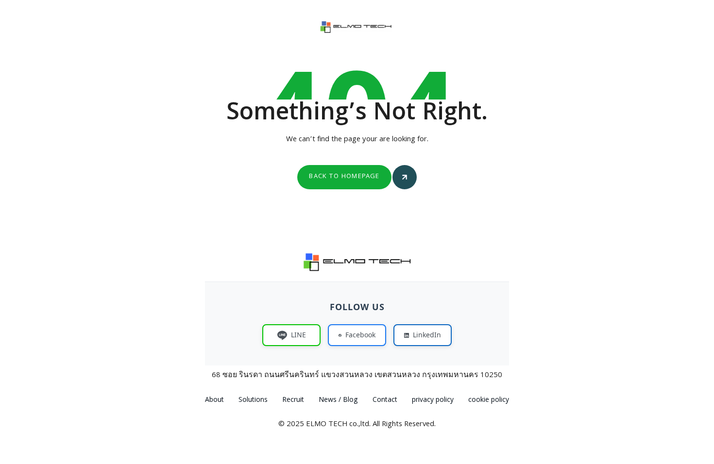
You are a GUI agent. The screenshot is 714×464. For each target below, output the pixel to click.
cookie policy (488, 400)
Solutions (253, 400)
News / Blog (338, 400)
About (214, 400)
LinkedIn (427, 334)
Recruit (293, 400)
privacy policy (433, 400)
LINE (298, 334)
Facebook (360, 334)
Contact (385, 400)
